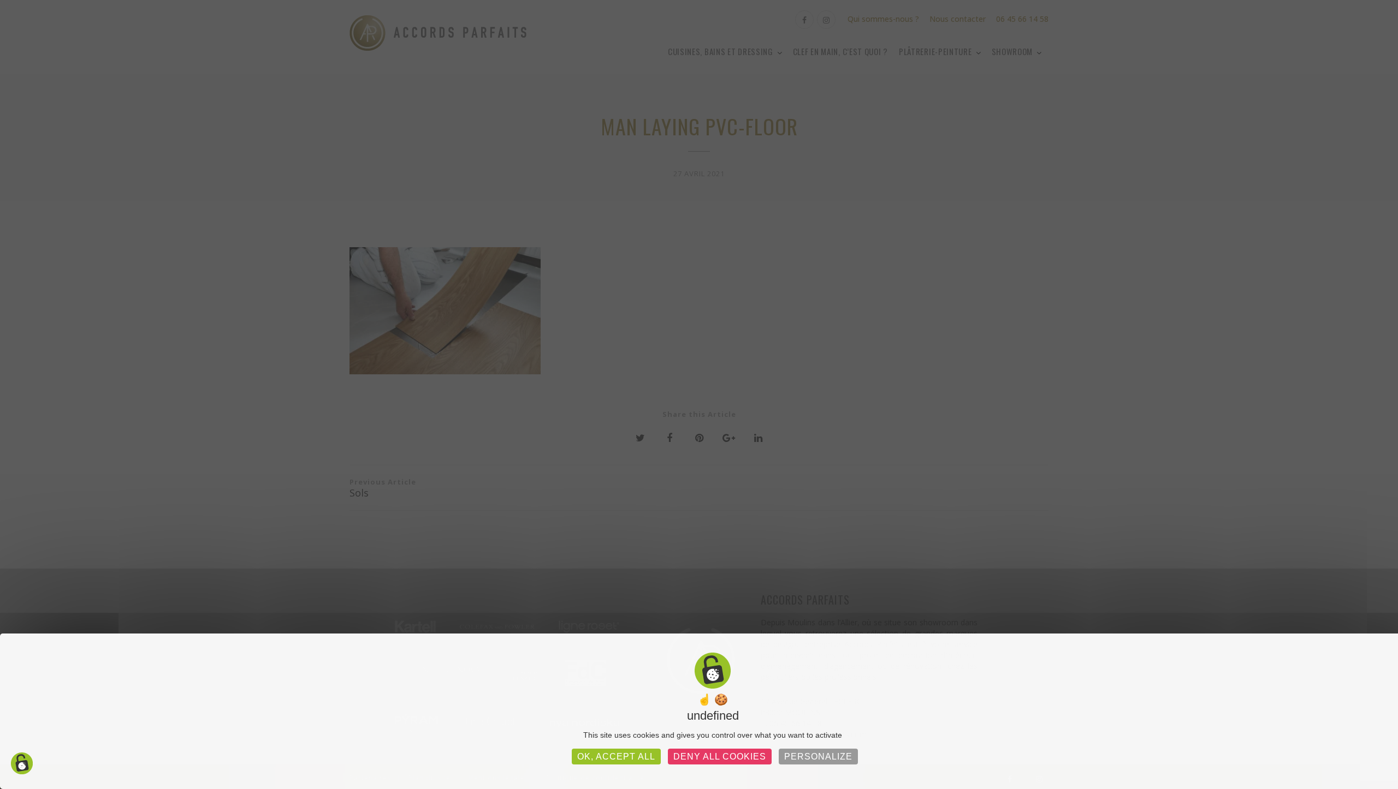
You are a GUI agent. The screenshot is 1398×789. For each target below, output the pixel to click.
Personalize (818, 756)
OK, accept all (616, 756)
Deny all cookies (719, 756)
